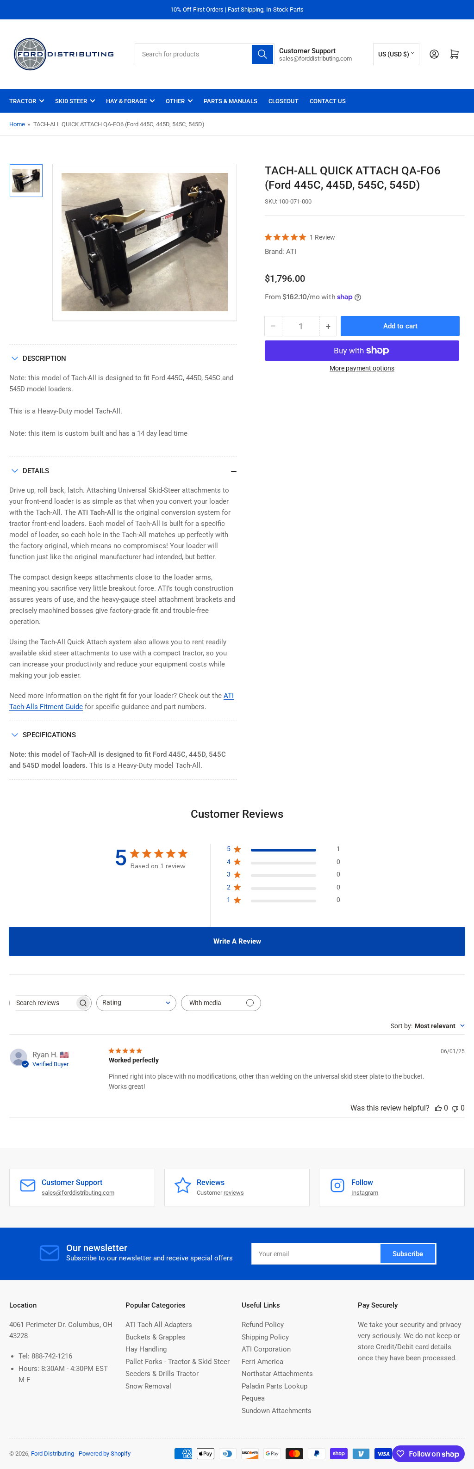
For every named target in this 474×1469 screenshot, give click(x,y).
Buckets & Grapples (155, 1337)
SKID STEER (71, 101)
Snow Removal (148, 1386)
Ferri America (262, 1362)
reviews (234, 1192)
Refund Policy (263, 1325)
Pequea (253, 1398)
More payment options (362, 368)
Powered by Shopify (105, 1453)
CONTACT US (328, 101)
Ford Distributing (52, 1453)
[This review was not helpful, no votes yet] (455, 1108)
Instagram (364, 1192)
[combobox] (204, 54)
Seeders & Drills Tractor (162, 1374)
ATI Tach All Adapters (158, 1325)
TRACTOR (22, 101)
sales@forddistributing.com (78, 1192)
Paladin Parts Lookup (274, 1386)
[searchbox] (42, 1003)
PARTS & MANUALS (230, 101)
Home (17, 124)
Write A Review (237, 941)
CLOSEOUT (283, 101)
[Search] (262, 54)
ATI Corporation (266, 1349)
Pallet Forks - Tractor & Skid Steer (177, 1362)
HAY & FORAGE (126, 101)
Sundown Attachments (277, 1411)
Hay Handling (146, 1349)
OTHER (175, 101)
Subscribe (408, 1254)
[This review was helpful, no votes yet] (438, 1108)
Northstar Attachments (277, 1374)
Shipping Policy (265, 1337)
